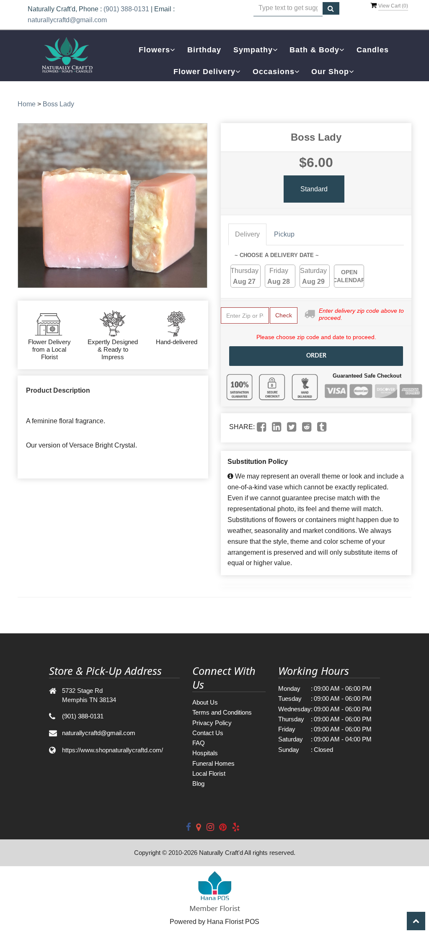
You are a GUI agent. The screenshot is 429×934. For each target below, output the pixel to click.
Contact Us (207, 732)
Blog (198, 783)
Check (283, 315)
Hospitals (205, 752)
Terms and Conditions (222, 712)
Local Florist (208, 773)
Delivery (247, 234)
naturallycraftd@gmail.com (67, 19)
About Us (205, 702)
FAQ (198, 742)
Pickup (284, 234)
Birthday (204, 50)
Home (27, 104)
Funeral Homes (213, 763)
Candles (373, 50)
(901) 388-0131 (126, 9)
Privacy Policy (212, 722)
